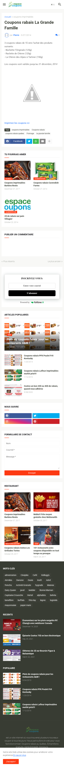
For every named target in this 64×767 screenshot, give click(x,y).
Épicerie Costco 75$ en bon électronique (41, 635)
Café (35, 575)
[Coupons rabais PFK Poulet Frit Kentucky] (13, 360)
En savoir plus (19, 755)
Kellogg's (45, 575)
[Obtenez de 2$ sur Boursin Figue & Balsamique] (12, 655)
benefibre (9, 600)
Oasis (30, 580)
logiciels (53, 600)
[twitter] (46, 415)
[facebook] (18, 415)
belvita (53, 595)
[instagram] (18, 421)
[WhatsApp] (36, 141)
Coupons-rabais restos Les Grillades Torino (17, 549)
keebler (32, 590)
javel (22, 590)
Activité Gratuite (23, 585)
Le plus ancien (54, 261)
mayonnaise (10, 605)
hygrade (39, 585)
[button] (4, 4)
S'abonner (32, 293)
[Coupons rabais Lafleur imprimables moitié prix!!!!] (13, 375)
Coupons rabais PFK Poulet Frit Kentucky (38, 357)
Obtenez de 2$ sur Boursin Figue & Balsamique (38, 652)
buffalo (21, 600)
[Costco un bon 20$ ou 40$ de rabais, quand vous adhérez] (13, 390)
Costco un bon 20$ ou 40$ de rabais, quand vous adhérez (41, 387)
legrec (43, 600)
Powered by (25, 302)
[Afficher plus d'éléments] (49, 141)
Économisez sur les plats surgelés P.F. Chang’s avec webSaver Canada (40, 621)
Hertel (30, 595)
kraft (39, 580)
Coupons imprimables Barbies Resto (14, 184)
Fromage (30, 133)
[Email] (43, 141)
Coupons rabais (38, 130)
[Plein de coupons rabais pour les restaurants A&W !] (12, 678)
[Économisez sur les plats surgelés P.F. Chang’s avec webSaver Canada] (12, 625)
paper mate (25, 605)
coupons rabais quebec (14, 133)
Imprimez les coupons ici (16, 123)
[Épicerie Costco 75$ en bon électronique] (12, 640)
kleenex (50, 585)
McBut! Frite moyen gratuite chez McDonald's (45, 515)
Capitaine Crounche (14, 595)
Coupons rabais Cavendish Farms (46, 184)
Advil (48, 580)
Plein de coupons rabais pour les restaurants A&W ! (37, 675)
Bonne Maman (46, 590)
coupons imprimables (23, 17)
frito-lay (32, 600)
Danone (20, 580)
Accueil (7, 17)
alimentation (10, 575)
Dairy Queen (10, 590)
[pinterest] (46, 421)
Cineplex (24, 575)
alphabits (41, 595)
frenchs (8, 585)
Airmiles (8, 580)
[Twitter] (29, 141)
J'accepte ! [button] (11, 761)
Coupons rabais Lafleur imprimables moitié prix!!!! (41, 372)
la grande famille (43, 133)
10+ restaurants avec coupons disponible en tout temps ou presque (46, 551)
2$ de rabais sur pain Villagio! (14, 217)
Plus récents (9, 261)
